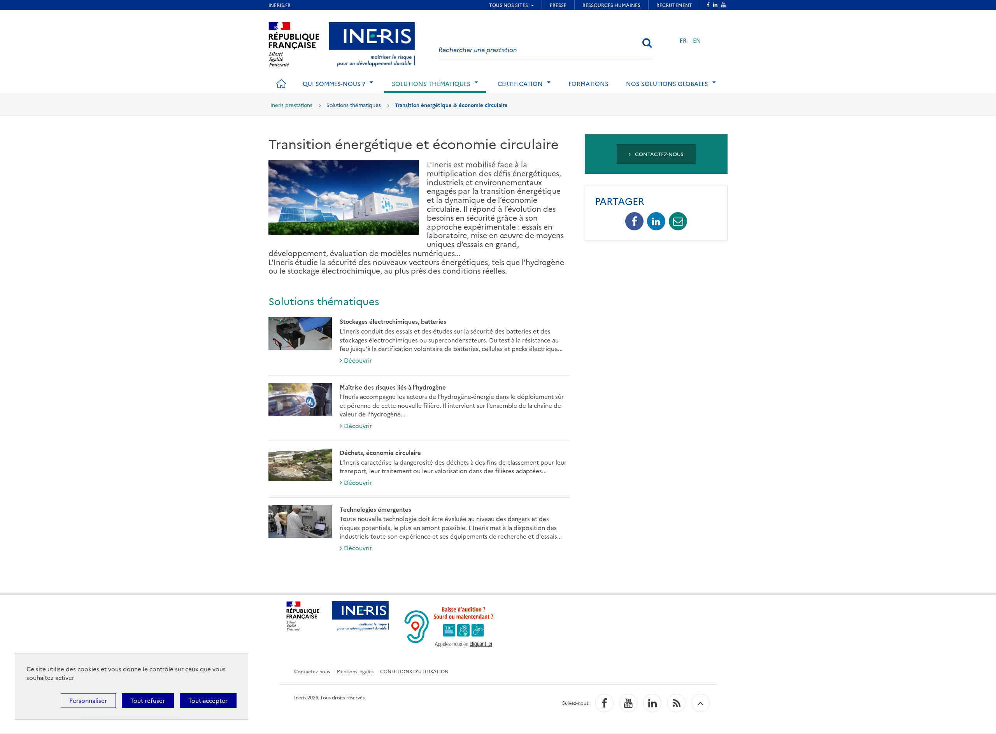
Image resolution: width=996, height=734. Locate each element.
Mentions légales (355, 671)
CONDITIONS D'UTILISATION (414, 671)
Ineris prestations (291, 104)
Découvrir (358, 360)
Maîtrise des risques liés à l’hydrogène (393, 387)
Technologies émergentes (375, 509)
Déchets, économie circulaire (380, 452)
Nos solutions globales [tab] (667, 83)
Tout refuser (147, 700)
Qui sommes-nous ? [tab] (334, 83)
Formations (588, 83)
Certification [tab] (520, 83)
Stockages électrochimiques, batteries (393, 321)
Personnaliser (88, 700)
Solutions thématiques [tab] (431, 83)
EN (697, 40)
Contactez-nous (658, 153)
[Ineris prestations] (372, 43)
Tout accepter (208, 700)
